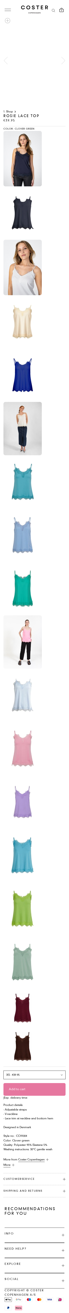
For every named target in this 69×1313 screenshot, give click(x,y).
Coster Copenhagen (31, 1159)
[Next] (63, 60)
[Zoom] (7, 20)
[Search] (53, 10)
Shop (9, 111)
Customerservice (19, 1179)
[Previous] (6, 60)
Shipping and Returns (23, 1191)
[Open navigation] (8, 10)
